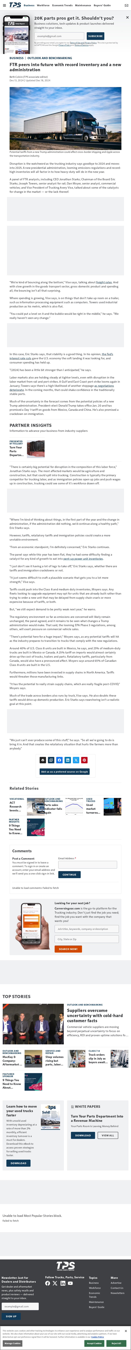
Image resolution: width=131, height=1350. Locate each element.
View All (108, 1135)
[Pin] (84, 760)
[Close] (125, 1331)
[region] (65, 1338)
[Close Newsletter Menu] (127, 17)
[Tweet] (76, 760)
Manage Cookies (13, 1343)
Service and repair (53, 1051)
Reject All (116, 1343)
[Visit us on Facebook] (47, 1283)
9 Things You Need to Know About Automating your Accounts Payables (17, 829)
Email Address (67, 858)
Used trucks (90, 799)
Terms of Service (82, 45)
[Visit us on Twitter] (55, 1283)
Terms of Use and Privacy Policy (83, 42)
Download (18, 1163)
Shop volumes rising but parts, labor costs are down (55, 1061)
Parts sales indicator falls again (53, 808)
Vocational (17, 798)
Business (16, 58)
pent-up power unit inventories (83, 558)
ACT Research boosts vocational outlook (16, 806)
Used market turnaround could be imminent (93, 809)
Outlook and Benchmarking (49, 58)
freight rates (104, 282)
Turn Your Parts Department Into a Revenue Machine (17, 451)
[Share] (59, 760)
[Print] (43, 760)
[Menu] (4, 5)
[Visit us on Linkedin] (63, 1283)
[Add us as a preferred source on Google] (51, 760)
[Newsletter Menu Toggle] (126, 5)
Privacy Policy (65, 45)
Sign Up (11, 1316)
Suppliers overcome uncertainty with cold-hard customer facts (95, 1015)
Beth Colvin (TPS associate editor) (29, 76)
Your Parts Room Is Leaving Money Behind (94, 1126)
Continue (69, 874)
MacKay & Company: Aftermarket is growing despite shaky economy (12, 1061)
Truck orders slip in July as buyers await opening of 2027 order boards (97, 1058)
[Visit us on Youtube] (70, 1283)
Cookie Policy (97, 1337)
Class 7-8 (94, 1050)
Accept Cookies (94, 1343)
